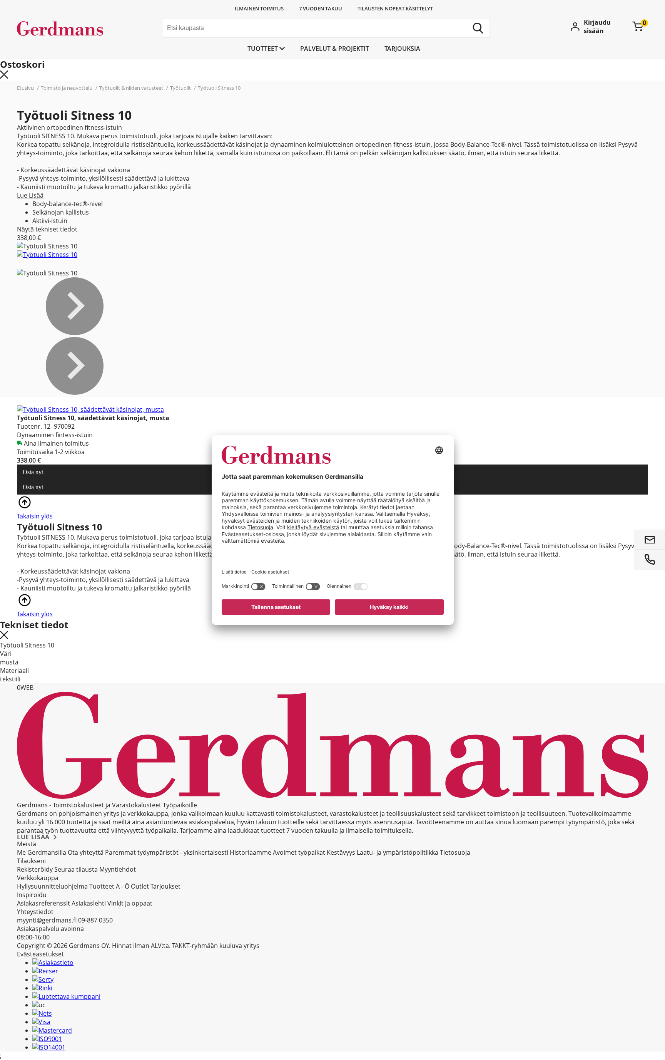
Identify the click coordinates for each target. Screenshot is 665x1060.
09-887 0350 (95, 920)
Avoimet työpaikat (299, 852)
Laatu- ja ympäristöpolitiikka (397, 852)
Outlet (140, 886)
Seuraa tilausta (76, 869)
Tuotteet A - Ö (109, 886)
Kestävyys (341, 852)
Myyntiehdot (117, 869)
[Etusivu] (75, 29)
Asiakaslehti (89, 903)
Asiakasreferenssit (43, 903)
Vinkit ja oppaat (129, 903)
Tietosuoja (455, 852)
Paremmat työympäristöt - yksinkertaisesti (166, 852)
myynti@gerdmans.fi (47, 920)
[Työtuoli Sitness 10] (47, 254)
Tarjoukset (165, 886)
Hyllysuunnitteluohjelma (52, 886)
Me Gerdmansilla (41, 852)
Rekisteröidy (35, 869)
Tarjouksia (402, 48)
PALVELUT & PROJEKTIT (334, 48)
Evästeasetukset (40, 954)
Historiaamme (250, 852)
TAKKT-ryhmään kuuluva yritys (215, 945)
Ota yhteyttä (86, 852)
